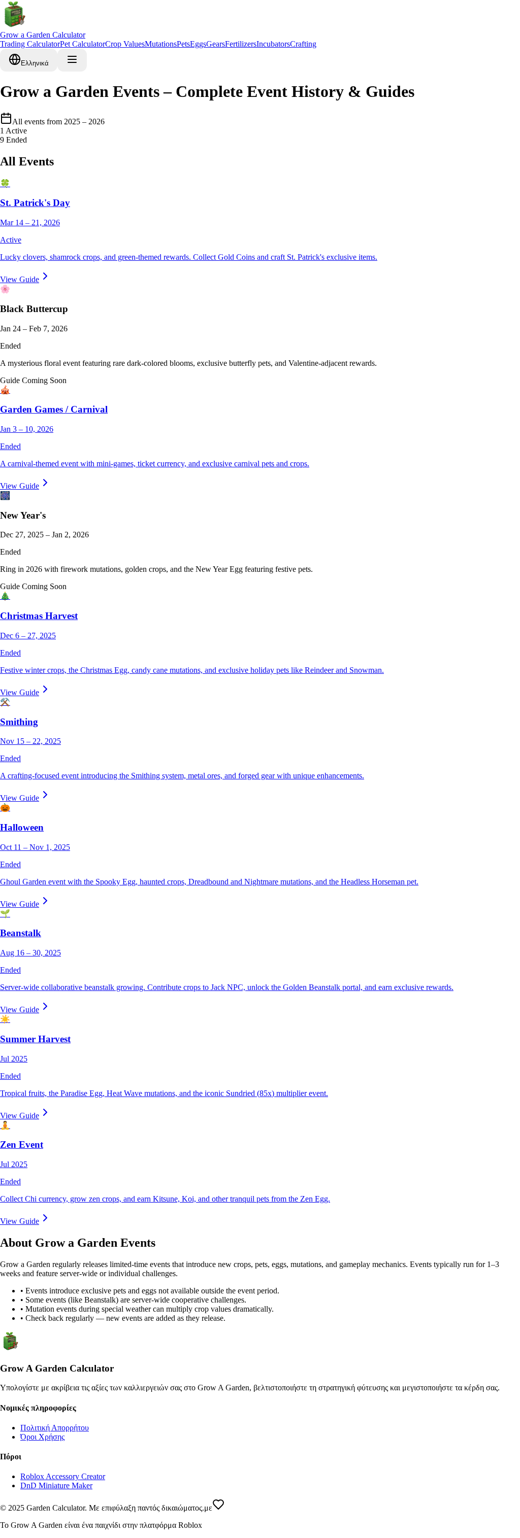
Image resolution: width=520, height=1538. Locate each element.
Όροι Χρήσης (42, 1436)
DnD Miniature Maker (56, 1485)
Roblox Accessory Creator (62, 1476)
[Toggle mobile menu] (72, 60)
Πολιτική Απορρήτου (54, 1427)
